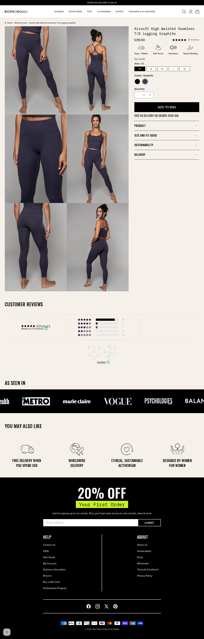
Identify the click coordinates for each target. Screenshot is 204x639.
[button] (184, 12)
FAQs (46, 551)
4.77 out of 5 (43, 326)
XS (139, 68)
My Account (49, 563)
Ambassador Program (55, 588)
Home (10, 22)
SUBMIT (149, 523)
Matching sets (21, 22)
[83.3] (94, 351)
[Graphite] (145, 81)
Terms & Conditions (148, 569)
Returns (47, 576)
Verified (101, 362)
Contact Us (49, 545)
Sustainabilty (144, 551)
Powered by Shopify (110, 629)
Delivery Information (54, 569)
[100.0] (110, 351)
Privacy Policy (144, 576)
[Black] (137, 81)
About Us (142, 545)
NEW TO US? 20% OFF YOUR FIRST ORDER (102, 3)
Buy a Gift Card (51, 582)
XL (184, 68)
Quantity (139, 89)
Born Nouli (97, 629)
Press (140, 557)
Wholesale (143, 563)
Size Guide (49, 557)
